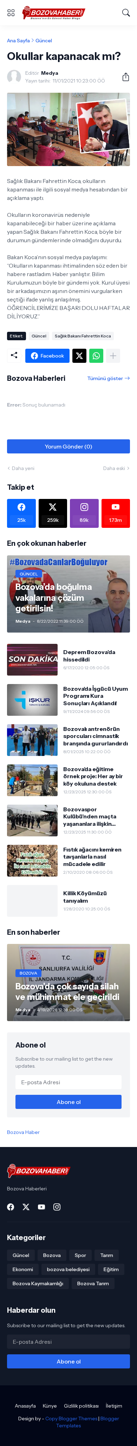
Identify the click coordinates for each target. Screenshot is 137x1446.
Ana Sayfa (18, 40)
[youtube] (41, 1206)
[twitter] (26, 1206)
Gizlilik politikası (81, 1406)
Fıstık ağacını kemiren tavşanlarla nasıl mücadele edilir (92, 856)
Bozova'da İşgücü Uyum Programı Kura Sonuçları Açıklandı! (95, 696)
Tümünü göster (105, 378)
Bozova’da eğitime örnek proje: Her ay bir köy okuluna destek (93, 776)
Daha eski (114, 468)
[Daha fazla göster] (113, 356)
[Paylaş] (123, 77)
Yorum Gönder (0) (68, 446)
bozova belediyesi (68, 1269)
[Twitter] (79, 356)
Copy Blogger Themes (71, 1418)
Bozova (52, 1255)
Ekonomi (23, 1269)
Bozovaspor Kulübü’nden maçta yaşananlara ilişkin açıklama (89, 816)
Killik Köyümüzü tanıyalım (85, 897)
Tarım (106, 1255)
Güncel (43, 40)
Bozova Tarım (93, 1283)
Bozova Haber (23, 1132)
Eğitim (111, 1269)
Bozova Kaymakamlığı (38, 1283)
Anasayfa (25, 1406)
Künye (50, 1406)
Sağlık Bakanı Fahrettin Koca (83, 335)
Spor (80, 1255)
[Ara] (126, 13)
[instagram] (56, 1206)
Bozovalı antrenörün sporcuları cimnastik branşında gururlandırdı (95, 736)
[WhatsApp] (96, 356)
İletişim (114, 1406)
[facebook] (10, 1206)
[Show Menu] (11, 13)
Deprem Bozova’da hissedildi (89, 655)
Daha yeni (23, 468)
